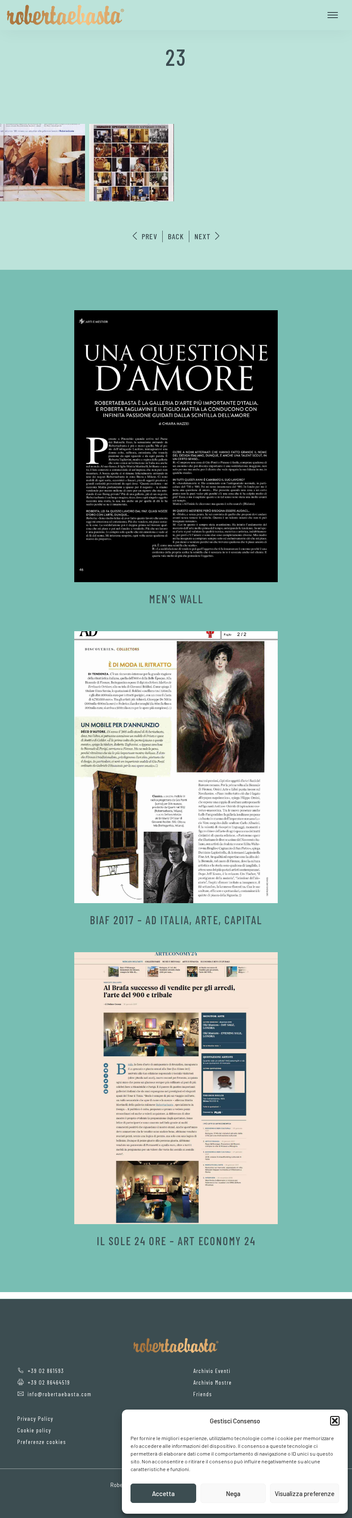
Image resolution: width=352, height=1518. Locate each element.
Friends (202, 1394)
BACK (176, 236)
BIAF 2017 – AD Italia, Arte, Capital (176, 919)
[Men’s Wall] (176, 446)
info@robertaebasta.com (59, 1394)
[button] (335, 1420)
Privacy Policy (35, 1418)
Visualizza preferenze (304, 1493)
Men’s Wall (176, 598)
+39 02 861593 (45, 1370)
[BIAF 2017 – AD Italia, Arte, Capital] (176, 767)
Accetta (163, 1493)
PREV (148, 236)
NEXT (203, 236)
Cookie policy (34, 1430)
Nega (233, 1493)
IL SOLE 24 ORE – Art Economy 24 (176, 1240)
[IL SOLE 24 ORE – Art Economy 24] (176, 1088)
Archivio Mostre (212, 1382)
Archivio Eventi (212, 1370)
